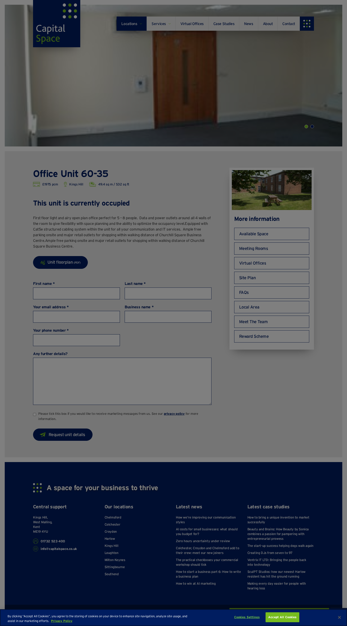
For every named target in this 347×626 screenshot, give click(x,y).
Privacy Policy (61, 621)
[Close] (339, 617)
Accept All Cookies (282, 617)
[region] (173, 617)
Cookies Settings (247, 617)
